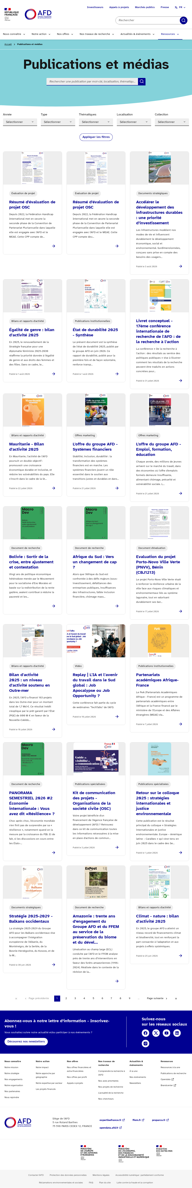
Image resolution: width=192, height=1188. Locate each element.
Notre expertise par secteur (49, 1083)
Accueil (8, 44)
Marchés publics (145, 7)
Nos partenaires (12, 1091)
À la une (133, 1071)
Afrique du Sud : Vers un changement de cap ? (95, 562)
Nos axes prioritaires (108, 1081)
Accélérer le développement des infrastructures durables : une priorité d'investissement (159, 212)
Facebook (145, 1033)
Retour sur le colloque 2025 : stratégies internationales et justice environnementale (157, 803)
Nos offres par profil (77, 1077)
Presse (165, 7)
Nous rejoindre (11, 1097)
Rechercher (183, 20)
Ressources (168, 34)
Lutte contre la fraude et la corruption (135, 1182)
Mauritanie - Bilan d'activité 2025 (26, 447)
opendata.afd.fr (109, 1128)
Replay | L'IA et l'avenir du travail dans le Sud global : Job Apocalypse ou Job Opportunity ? (95, 685)
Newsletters (135, 1083)
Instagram (145, 1043)
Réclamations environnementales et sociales (61, 1182)
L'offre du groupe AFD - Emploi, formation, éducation (158, 449)
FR (180, 7)
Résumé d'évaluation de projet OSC (32, 205)
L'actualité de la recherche (110, 1093)
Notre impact (42, 1067)
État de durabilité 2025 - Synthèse (95, 332)
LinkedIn (177, 1033)
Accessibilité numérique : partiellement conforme (140, 1175)
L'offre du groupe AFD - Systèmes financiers (95, 447)
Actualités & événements (136, 34)
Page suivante (155, 998)
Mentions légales (101, 1175)
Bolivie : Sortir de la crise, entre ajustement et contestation (31, 562)
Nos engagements (13, 1079)
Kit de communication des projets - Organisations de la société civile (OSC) (94, 801)
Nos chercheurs (106, 1099)
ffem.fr (137, 1120)
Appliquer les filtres (96, 137)
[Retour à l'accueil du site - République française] (46, 14)
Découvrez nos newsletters (26, 1041)
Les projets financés (46, 1089)
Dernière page (176, 999)
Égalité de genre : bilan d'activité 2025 (31, 332)
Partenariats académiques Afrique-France (157, 680)
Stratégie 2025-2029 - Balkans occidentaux (30, 919)
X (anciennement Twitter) (156, 1033)
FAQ (91, 1182)
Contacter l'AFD (36, 1175)
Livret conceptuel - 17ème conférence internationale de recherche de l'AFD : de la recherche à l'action (158, 331)
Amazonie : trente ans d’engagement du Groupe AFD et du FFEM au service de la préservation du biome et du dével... (96, 929)
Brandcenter (167, 1085)
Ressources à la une (170, 1067)
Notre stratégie (11, 1073)
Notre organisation (13, 1085)
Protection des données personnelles (68, 1175)
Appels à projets (119, 7)
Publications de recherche (173, 1073)
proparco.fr (158, 1120)
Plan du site (105, 1182)
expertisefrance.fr (110, 1120)
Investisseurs (95, 7)
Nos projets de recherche (110, 1087)
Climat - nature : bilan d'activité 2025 (157, 919)
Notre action (39, 34)
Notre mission (11, 1067)
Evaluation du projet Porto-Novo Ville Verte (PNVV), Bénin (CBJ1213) (158, 565)
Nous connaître (12, 34)
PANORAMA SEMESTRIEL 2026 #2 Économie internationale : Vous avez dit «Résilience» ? (32, 803)
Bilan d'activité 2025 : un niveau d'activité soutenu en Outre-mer (29, 683)
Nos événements (138, 1077)
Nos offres (63, 34)
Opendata (165, 1079)
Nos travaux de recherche (95, 34)
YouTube (166, 1033)
